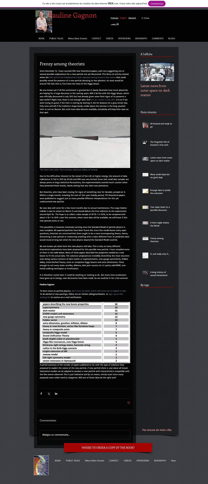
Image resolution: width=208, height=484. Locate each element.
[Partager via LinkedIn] (56, 393)
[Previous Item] (145, 71)
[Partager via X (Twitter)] (48, 393)
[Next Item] (169, 71)
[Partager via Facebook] (41, 393)
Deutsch (132, 18)
